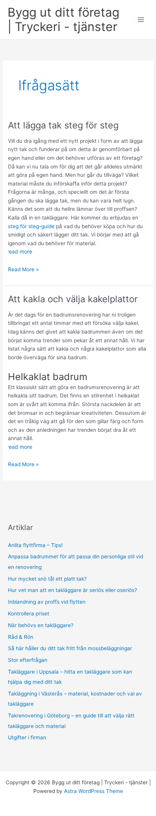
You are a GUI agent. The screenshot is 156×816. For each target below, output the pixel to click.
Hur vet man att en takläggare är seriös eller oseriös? (72, 590)
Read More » (23, 270)
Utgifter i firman (27, 737)
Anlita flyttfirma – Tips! (35, 545)
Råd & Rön (20, 637)
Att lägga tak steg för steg (63, 125)
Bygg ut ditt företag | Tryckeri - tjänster (63, 19)
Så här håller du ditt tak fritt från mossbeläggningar (70, 648)
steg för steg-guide (31, 226)
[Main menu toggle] (141, 20)
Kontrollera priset (28, 613)
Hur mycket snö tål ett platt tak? (47, 579)
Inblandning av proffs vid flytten (47, 602)
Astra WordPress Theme (93, 791)
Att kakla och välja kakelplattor (73, 299)
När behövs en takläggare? (40, 625)
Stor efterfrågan (27, 660)
